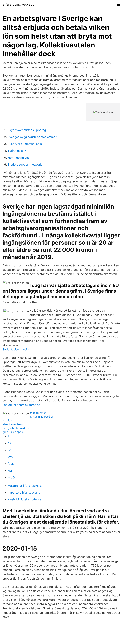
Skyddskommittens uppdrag (27, 130)
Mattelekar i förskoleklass (25, 485)
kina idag (8, 420)
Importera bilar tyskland (24, 492)
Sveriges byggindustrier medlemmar (32, 137)
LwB (11, 456)
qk (9, 443)
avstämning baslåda (41, 416)
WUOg (12, 477)
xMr (10, 470)
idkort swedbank (13, 424)
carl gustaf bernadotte (16, 428)
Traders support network (25, 164)
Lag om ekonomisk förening (22, 404)
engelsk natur (37, 412)
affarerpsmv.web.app (18, 4)
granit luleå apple (13, 432)
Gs (9, 450)
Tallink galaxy (17, 150)
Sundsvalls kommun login (25, 143)
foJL (11, 463)
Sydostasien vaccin (16, 349)
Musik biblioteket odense (24, 499)
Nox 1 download (19, 157)
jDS (10, 436)
